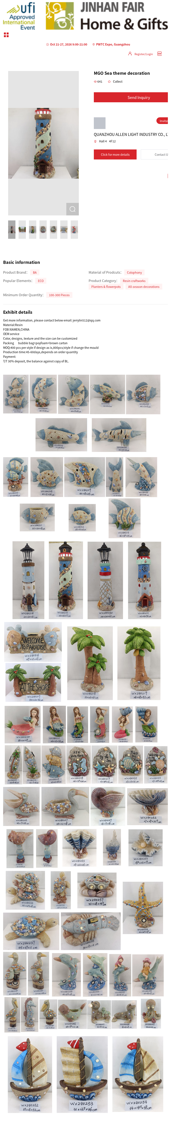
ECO (41, 281)
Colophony (134, 272)
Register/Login (144, 54)
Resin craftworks (134, 281)
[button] (74, 229)
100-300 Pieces (59, 295)
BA (35, 272)
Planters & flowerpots (106, 287)
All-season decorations (144, 287)
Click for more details (115, 154)
